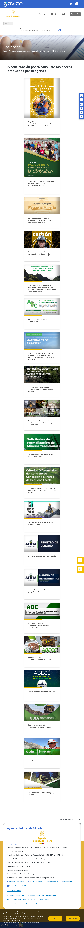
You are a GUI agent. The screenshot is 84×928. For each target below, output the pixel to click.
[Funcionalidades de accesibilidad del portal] (81, 116)
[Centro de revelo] (81, 108)
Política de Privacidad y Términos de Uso (21, 899)
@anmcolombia (52, 881)
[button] (72, 4)
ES (77, 4)
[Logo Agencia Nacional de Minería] (42, 837)
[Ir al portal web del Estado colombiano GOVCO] (13, 4)
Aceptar (55, 918)
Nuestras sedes (14, 891)
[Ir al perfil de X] (40, 14)
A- (81, 100)
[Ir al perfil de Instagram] (44, 14)
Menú (7, 23)
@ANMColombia (36, 881)
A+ (81, 104)
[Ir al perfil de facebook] (48, 14)
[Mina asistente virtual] (80, 560)
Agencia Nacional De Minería (19, 886)
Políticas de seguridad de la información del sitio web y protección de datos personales (21, 924)
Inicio (5, 51)
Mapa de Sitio (44, 899)
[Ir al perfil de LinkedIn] (56, 14)
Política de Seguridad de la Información (42, 895)
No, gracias (73, 918)
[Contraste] (81, 95)
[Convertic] (81, 112)
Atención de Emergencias (16, 895)
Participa (46, 51)
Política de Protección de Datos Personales (23, 904)
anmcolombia (67, 881)
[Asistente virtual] (80, 569)
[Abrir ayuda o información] (63, 14)
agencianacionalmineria (17, 881)
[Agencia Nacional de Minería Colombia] (13, 14)
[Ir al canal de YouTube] (52, 14)
